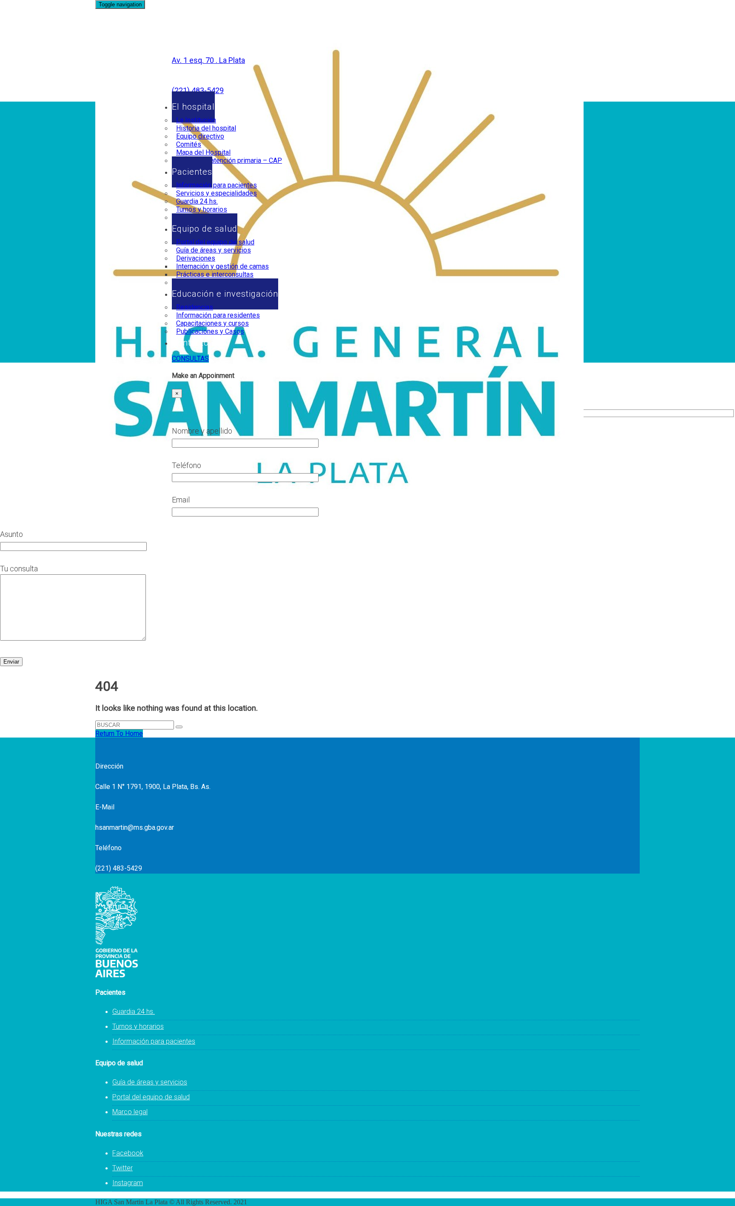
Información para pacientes (153, 1041)
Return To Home (119, 733)
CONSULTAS (190, 359)
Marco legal (130, 1112)
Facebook (127, 1153)
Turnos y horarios (138, 1026)
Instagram (127, 1183)
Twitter (122, 1168)
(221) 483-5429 (198, 90)
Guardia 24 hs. (133, 1011)
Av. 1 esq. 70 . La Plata (208, 60)
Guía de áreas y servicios (149, 1082)
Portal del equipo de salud (151, 1097)
